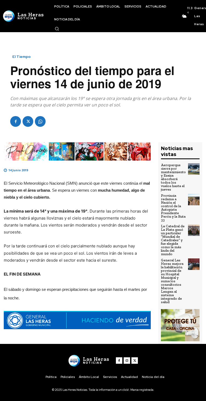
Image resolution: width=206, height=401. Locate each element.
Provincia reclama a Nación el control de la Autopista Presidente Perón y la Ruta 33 (173, 208)
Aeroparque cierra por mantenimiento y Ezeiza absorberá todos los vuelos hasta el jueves (173, 177)
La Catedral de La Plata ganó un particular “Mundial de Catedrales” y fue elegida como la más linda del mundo (173, 240)
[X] (28, 121)
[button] (57, 29)
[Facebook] (15, 121)
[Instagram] (127, 360)
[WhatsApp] (40, 121)
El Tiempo (21, 56)
